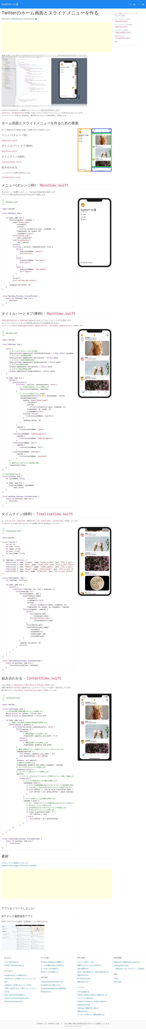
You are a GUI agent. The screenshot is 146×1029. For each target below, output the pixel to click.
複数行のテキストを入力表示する (89, 965)
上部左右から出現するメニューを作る (18, 985)
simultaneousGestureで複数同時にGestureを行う (54, 990)
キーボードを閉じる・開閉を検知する (91, 1015)
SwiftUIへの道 (10, 4)
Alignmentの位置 (83, 1005)
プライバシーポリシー (73, 1026)
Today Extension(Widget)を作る (16, 998)
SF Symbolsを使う (84, 978)
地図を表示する (82, 982)
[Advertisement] (57, 37)
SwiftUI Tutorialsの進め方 (14, 965)
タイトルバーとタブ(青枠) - (124, 26)
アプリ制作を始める (11, 962)
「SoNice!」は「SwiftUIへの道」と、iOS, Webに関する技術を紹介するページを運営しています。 (73, 1024)
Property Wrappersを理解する (52, 962)
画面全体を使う (82, 1011)
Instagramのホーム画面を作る (15, 975)
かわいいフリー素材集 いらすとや (15, 863)
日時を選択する (82, 969)
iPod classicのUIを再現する (14, 995)
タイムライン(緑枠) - (123, 31)
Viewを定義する (83, 992)
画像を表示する (82, 975)
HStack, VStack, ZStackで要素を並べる (92, 995)
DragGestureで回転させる (50, 985)
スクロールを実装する (85, 998)
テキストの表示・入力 (85, 962)
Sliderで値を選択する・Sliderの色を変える (93, 972)
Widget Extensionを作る (13, 1001)
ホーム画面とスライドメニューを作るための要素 (126, 14)
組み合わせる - (122, 37)
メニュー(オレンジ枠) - (122, 20)
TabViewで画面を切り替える (87, 1008)
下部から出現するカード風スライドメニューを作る (20, 990)
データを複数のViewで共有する (52, 965)
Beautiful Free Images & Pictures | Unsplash (19, 865)
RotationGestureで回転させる (52, 982)
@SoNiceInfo (18, 19)
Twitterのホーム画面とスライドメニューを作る (20, 980)
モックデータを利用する (49, 969)
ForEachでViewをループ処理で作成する (92, 1001)
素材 (116, 41)
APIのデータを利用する (49, 972)
